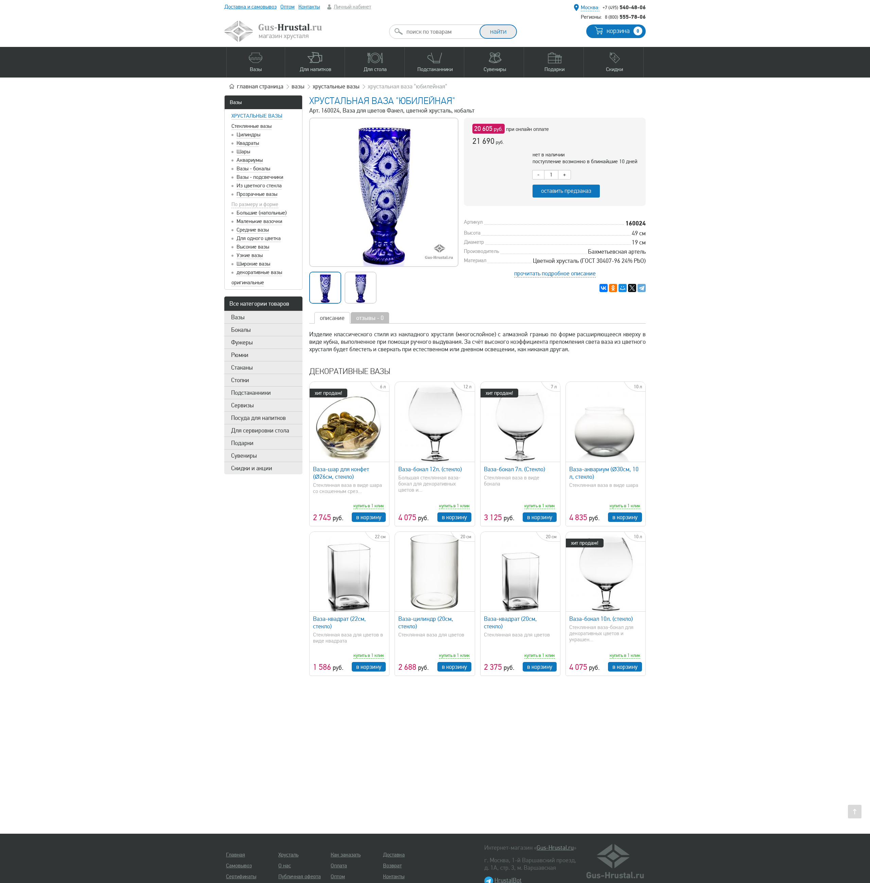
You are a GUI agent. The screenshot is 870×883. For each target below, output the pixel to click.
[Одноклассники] (613, 288)
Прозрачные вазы (257, 194)
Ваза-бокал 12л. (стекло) (430, 469)
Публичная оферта (299, 876)
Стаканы (242, 367)
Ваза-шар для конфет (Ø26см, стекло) (341, 472)
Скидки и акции (251, 468)
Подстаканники (251, 392)
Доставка (394, 854)
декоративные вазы (259, 272)
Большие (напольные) (262, 212)
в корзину (368, 517)
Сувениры (244, 455)
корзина (623, 31)
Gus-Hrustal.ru (555, 847)
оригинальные (247, 282)
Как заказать (346, 854)
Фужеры (242, 342)
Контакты (309, 6)
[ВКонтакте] (603, 288)
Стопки (240, 380)
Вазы (236, 102)
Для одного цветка (259, 238)
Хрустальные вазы (256, 116)
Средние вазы (253, 229)
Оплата (339, 865)
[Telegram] (642, 288)
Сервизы (242, 405)
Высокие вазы (253, 246)
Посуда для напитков (258, 418)
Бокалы (241, 330)
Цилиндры (248, 134)
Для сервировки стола (260, 430)
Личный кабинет (352, 6)
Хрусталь (288, 854)
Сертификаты (241, 876)
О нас (284, 865)
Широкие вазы (253, 263)
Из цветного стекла (259, 185)
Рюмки (239, 355)
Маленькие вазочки (259, 221)
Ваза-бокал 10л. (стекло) (601, 619)
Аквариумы (250, 160)
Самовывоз (239, 865)
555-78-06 (625, 16)
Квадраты (248, 143)
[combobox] (440, 31)
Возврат (392, 865)
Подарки (242, 443)
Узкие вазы (250, 255)
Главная (235, 854)
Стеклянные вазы (251, 126)
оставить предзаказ (566, 190)
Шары (243, 151)
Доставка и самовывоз (250, 6)
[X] (632, 288)
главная (260, 86)
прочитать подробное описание (555, 273)
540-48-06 (624, 7)
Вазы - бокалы (253, 168)
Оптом (287, 6)
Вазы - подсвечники (260, 177)
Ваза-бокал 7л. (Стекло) (514, 469)
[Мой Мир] (623, 288)
